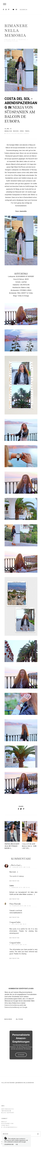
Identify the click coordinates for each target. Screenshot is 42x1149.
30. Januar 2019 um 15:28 (19, 867)
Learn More (9, 1144)
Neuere (9, 1019)
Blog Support (7, 1112)
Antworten (14, 881)
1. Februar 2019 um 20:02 (19, 887)
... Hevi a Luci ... (15, 865)
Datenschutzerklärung (12, 1005)
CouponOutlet (14, 922)
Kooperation (7, 1123)
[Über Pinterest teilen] (23, 809)
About (4, 1121)
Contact (5, 1125)
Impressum (6, 1111)
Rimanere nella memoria (16, 30)
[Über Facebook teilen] (18, 809)
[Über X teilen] (21, 809)
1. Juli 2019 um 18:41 (18, 924)
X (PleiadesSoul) (9, 1127)
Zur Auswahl (21, 1054)
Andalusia (8, 131)
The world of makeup (16, 876)
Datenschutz (7, 1109)
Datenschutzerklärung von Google (16, 1007)
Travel (27, 131)
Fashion (16, 131)
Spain (22, 131)
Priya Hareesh (15, 904)
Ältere (19, 1019)
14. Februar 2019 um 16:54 (20, 905)
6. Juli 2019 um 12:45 (18, 944)
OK (17, 1144)
